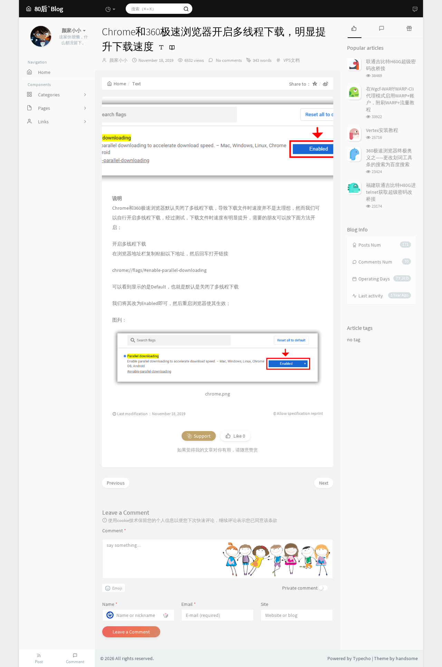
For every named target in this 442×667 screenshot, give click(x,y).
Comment (114, 530)
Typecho (362, 658)
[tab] (354, 27)
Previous (116, 483)
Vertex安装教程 (382, 130)
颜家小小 (118, 60)
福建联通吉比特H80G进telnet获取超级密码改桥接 (391, 192)
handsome (407, 658)
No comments (228, 60)
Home (120, 83)
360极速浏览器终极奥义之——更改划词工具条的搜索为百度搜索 (389, 157)
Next (323, 483)
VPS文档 (292, 60)
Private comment (300, 588)
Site (264, 604)
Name (109, 604)
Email (188, 604)
